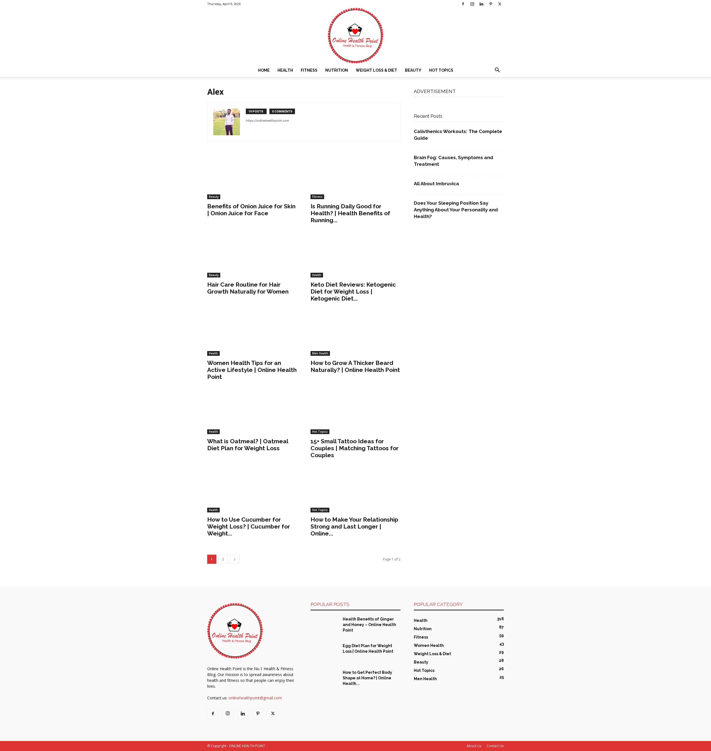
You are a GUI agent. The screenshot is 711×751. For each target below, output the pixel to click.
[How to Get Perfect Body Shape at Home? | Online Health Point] (324, 679)
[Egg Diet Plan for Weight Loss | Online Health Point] (324, 652)
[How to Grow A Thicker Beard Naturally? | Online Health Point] (355, 333)
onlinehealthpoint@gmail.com (255, 697)
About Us (474, 746)
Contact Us (495, 746)
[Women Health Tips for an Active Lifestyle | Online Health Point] (252, 333)
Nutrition (336, 70)
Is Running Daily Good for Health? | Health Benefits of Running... (350, 213)
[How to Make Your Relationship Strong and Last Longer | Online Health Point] (355, 490)
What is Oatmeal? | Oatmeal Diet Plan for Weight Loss (247, 445)
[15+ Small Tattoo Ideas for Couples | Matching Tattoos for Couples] (355, 412)
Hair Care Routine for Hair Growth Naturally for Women (248, 288)
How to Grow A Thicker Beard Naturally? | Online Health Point (355, 366)
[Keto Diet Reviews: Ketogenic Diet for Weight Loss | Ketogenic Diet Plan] (355, 255)
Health (285, 70)
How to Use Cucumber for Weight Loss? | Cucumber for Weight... (248, 526)
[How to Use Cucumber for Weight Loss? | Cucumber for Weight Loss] (252, 490)
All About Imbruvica (436, 183)
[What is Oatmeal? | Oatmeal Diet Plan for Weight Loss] (252, 412)
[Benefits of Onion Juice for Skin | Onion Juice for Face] (252, 177)
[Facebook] (463, 4)
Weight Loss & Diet (376, 70)
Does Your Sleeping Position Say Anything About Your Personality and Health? (456, 209)
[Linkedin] (481, 4)
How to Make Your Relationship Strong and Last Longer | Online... (354, 526)
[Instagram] (472, 4)
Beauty (413, 70)
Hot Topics (441, 70)
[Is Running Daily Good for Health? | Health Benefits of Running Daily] (355, 177)
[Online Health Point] (355, 36)
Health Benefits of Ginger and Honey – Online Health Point (369, 624)
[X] (499, 4)
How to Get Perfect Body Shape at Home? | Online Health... (367, 678)
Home (264, 70)
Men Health (320, 353)
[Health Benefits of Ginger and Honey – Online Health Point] (324, 626)
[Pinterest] (490, 4)
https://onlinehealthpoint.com (267, 120)
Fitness (309, 70)
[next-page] (234, 559)
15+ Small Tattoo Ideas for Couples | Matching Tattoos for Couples (355, 448)
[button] (497, 70)
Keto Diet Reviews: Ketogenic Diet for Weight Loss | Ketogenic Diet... (353, 291)
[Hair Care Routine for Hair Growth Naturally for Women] (252, 255)
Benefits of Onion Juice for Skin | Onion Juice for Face (251, 210)
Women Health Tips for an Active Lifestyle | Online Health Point (252, 369)
